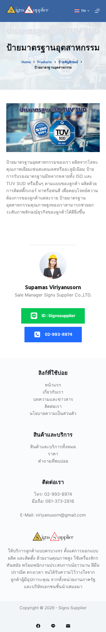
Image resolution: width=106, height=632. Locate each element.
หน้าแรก (53, 385)
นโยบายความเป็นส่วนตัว (53, 413)
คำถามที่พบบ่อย (53, 461)
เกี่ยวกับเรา (53, 392)
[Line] (53, 626)
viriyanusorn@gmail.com (61, 515)
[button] (81, 11)
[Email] (68, 626)
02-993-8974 (58, 494)
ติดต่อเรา (53, 406)
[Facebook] (38, 626)
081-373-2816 (59, 501)
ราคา (53, 453)
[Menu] (97, 10)
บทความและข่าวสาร (53, 399)
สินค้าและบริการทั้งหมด (53, 446)
